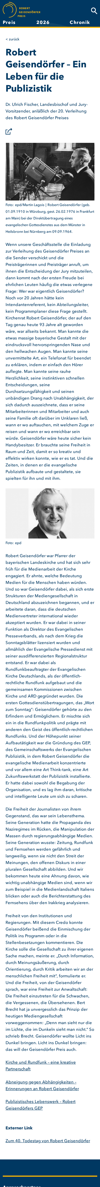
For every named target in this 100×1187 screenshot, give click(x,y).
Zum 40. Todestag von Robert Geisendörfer (48, 1141)
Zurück (14, 39)
